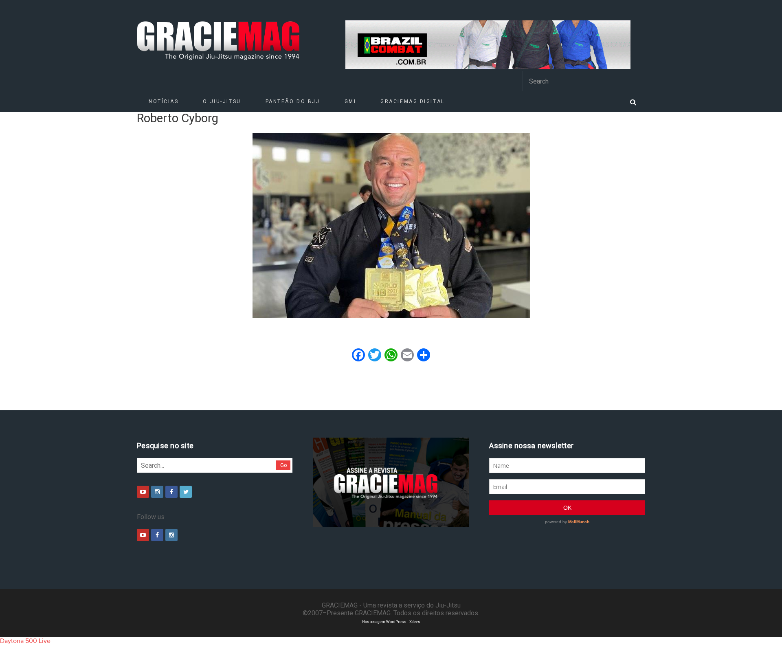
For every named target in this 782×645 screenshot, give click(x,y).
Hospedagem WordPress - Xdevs (391, 621)
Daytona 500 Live (25, 641)
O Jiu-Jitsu (222, 101)
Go (283, 465)
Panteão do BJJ (293, 101)
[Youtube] (143, 492)
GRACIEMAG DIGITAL (412, 101)
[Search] (633, 101)
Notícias (163, 101)
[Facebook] (171, 492)
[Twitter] (186, 492)
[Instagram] (157, 492)
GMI (350, 101)
